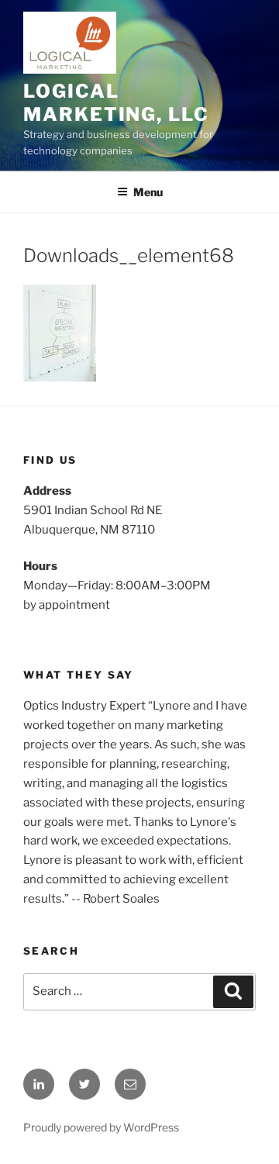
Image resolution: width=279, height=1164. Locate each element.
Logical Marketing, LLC (116, 103)
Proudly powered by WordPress (101, 1127)
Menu (148, 192)
